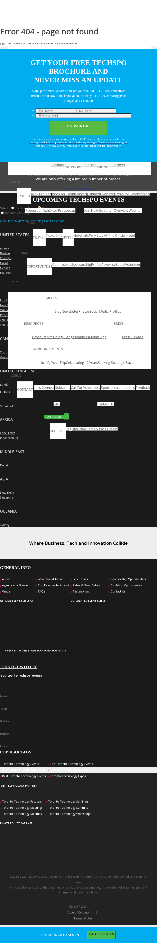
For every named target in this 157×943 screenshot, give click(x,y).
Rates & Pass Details (87, 585)
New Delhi (7, 492)
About (6, 579)
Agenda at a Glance (15, 585)
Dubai (4, 465)
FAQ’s (41, 591)
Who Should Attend (50, 579)
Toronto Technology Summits (68, 808)
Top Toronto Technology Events (71, 764)
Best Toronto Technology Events (24, 776)
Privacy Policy (77, 906)
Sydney (4, 525)
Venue (6, 591)
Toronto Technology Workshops (69, 814)
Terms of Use (83, 918)
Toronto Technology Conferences (72, 770)
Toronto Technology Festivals (22, 801)
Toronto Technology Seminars (68, 801)
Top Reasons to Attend (53, 585)
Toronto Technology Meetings (22, 808)
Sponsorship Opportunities (128, 579)
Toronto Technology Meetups (22, 814)
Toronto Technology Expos (68, 776)
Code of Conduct (78, 912)
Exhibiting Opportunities (126, 585)
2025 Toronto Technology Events (24, 770)
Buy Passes (80, 579)
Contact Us (118, 591)
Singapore (6, 497)
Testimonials (81, 591)
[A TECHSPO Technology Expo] (29, 641)
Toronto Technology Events (20, 764)
